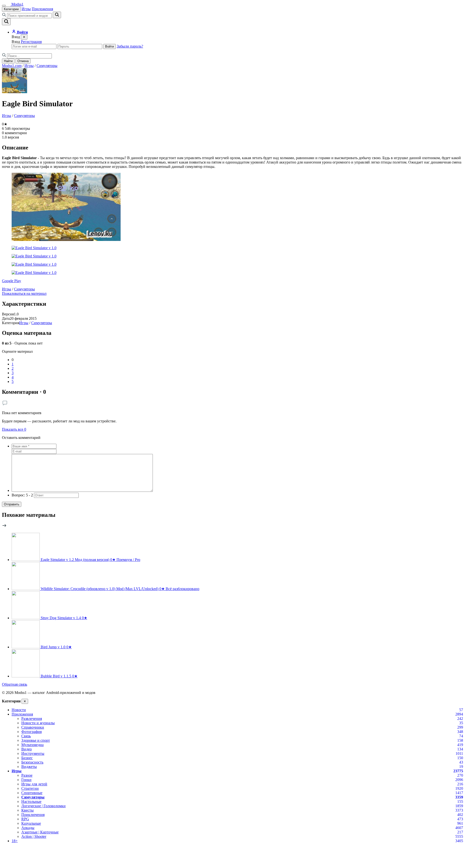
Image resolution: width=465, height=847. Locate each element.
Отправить (11, 504)
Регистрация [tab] (31, 42)
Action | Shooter (33, 836)
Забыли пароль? (130, 46)
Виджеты (29, 767)
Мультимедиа (32, 745)
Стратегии (30, 788)
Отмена (23, 61)
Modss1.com (12, 66)
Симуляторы (47, 66)
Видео (26, 749)
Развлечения (31, 718)
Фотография (31, 732)
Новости (19, 710)
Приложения (42, 9)
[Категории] (4, 5)
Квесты (27, 810)
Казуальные (31, 823)
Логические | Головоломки (43, 806)
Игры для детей (34, 784)
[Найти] (57, 15)
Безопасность (32, 762)
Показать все (14, 429)
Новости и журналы (38, 723)
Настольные (31, 801)
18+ (15, 841)
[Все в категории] (4, 527)
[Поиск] (6, 21)
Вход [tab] (16, 42)
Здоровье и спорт (35, 740)
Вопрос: (22, 495)
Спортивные (31, 793)
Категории (11, 9)
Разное (26, 775)
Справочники (32, 727)
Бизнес (27, 758)
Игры (26, 9)
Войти (109, 46)
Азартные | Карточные (40, 832)
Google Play (11, 281)
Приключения (33, 815)
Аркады (27, 828)
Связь (26, 736)
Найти (8, 61)
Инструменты (32, 753)
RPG (25, 819)
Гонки (26, 780)
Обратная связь (14, 684)
